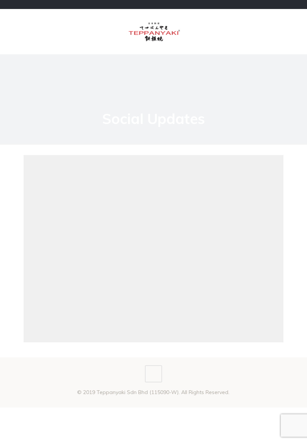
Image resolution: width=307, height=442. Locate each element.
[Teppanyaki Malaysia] (153, 31)
